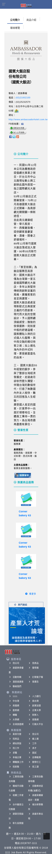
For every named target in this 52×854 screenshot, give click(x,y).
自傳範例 (36, 757)
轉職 (15, 715)
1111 (15, 696)
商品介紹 (31, 20)
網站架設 (17, 743)
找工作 (16, 748)
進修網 (16, 710)
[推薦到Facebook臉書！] (10, 136)
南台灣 (35, 701)
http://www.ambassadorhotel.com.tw (28, 119)
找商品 (35, 663)
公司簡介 (15, 20)
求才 (34, 748)
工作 (34, 743)
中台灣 (16, 701)
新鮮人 (35, 715)
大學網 (16, 719)
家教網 (35, 719)
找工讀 (35, 767)
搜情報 (35, 668)
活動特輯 (17, 677)
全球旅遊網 (18, 724)
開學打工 (36, 762)
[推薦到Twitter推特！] (14, 136)
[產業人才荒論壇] (27, 625)
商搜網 (16, 705)
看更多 (32, 594)
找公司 (16, 663)
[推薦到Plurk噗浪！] (17, 136)
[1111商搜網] (26, 5)
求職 (15, 753)
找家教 (16, 767)
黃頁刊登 (17, 734)
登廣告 (35, 682)
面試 (34, 753)
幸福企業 (17, 757)
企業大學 (36, 710)
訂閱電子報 (37, 677)
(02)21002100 (23, 97)
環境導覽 (15, 28)
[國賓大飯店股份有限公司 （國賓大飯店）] (22, 124)
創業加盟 (36, 705)
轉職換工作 (18, 762)
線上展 (35, 739)
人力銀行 (36, 696)
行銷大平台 (37, 724)
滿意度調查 (18, 682)
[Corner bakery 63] (26, 499)
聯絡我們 (17, 686)
